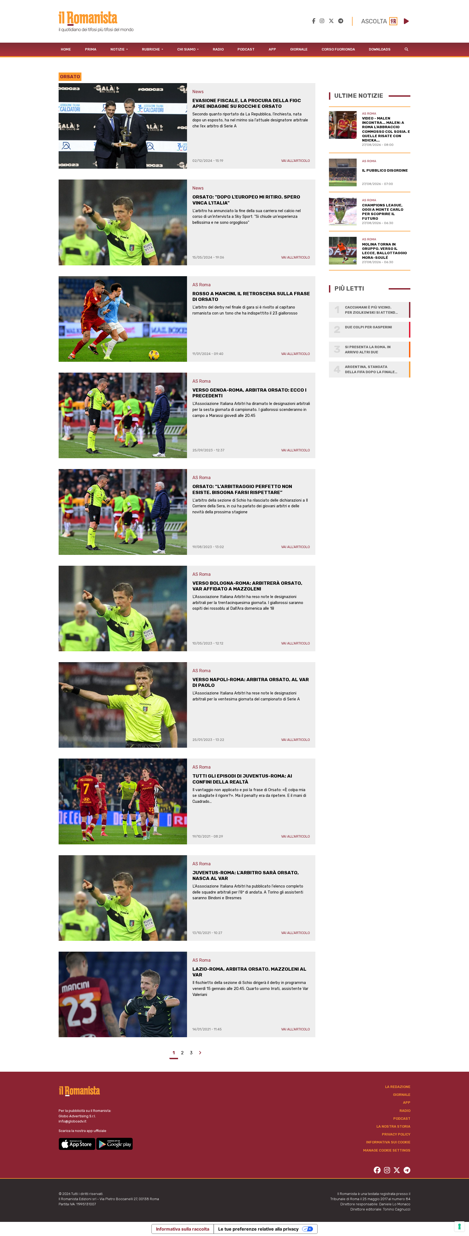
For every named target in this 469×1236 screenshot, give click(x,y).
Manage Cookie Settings (386, 1150)
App (272, 49)
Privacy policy (396, 1134)
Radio (218, 49)
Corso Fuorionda (338, 49)
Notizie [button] (117, 49)
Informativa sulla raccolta (182, 1229)
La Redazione (397, 1087)
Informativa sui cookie (388, 1142)
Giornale (299, 49)
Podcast (246, 49)
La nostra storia (393, 1126)
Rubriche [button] (151, 49)
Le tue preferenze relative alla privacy (258, 1229)
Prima (90, 49)
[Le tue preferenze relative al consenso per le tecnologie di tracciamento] (459, 1226)
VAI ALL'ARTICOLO (295, 161)
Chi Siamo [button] (186, 49)
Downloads (380, 49)
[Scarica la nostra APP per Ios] (77, 1143)
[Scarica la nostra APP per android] (114, 1143)
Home (66, 49)
